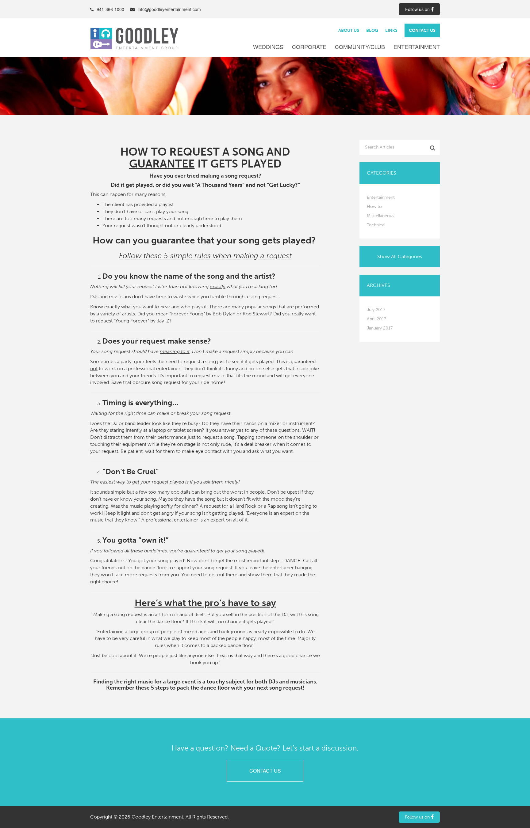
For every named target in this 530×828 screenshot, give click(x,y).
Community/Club (360, 47)
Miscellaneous (380, 215)
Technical (376, 225)
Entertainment (417, 47)
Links (391, 30)
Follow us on (418, 9)
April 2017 (376, 319)
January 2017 (380, 328)
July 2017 (376, 309)
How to (374, 206)
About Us (348, 30)
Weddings (268, 47)
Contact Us (422, 30)
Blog (372, 30)
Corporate (309, 47)
